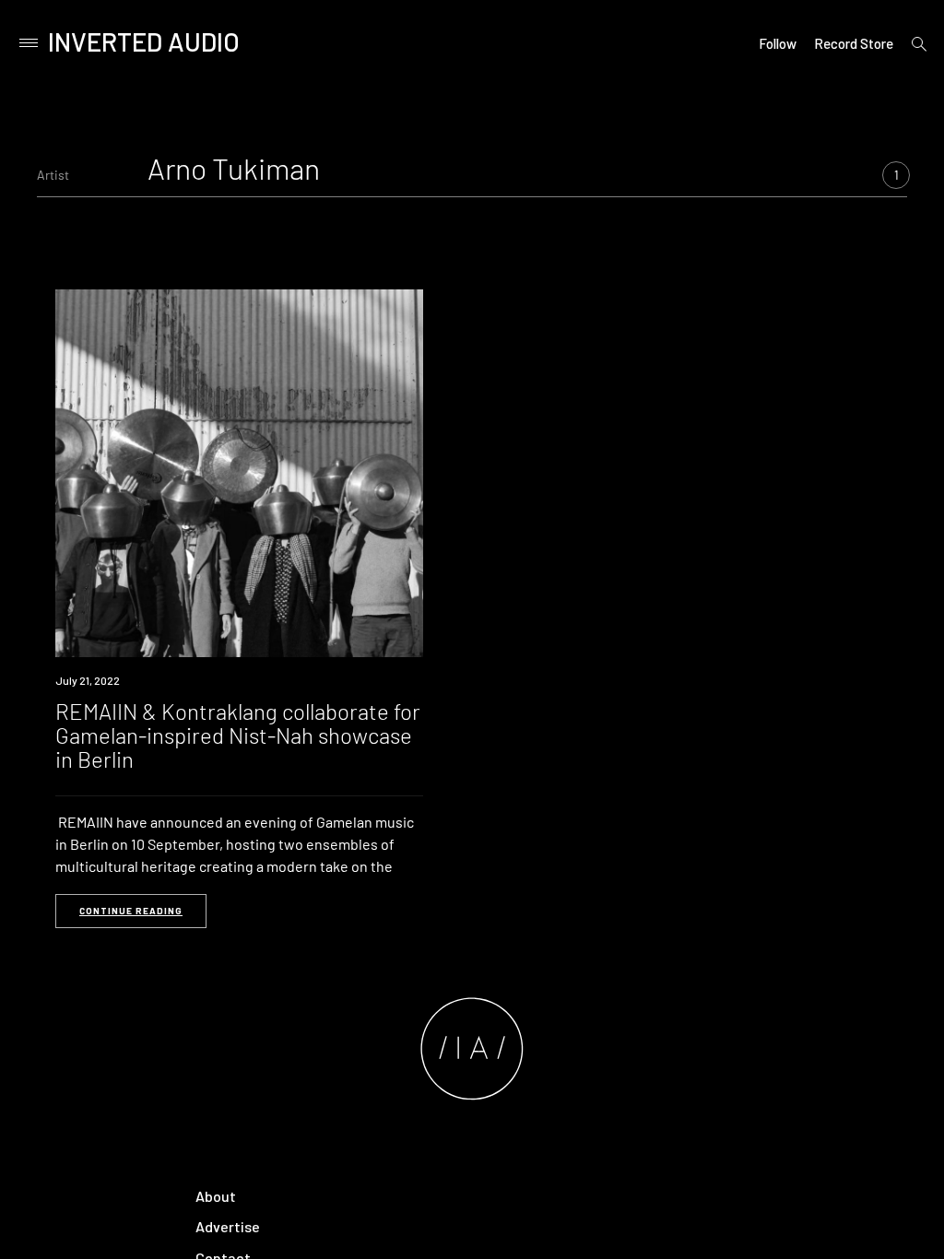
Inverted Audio (144, 41)
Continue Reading (131, 910)
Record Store (853, 43)
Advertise (227, 1226)
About (215, 1196)
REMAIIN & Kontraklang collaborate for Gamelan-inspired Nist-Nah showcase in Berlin (237, 735)
